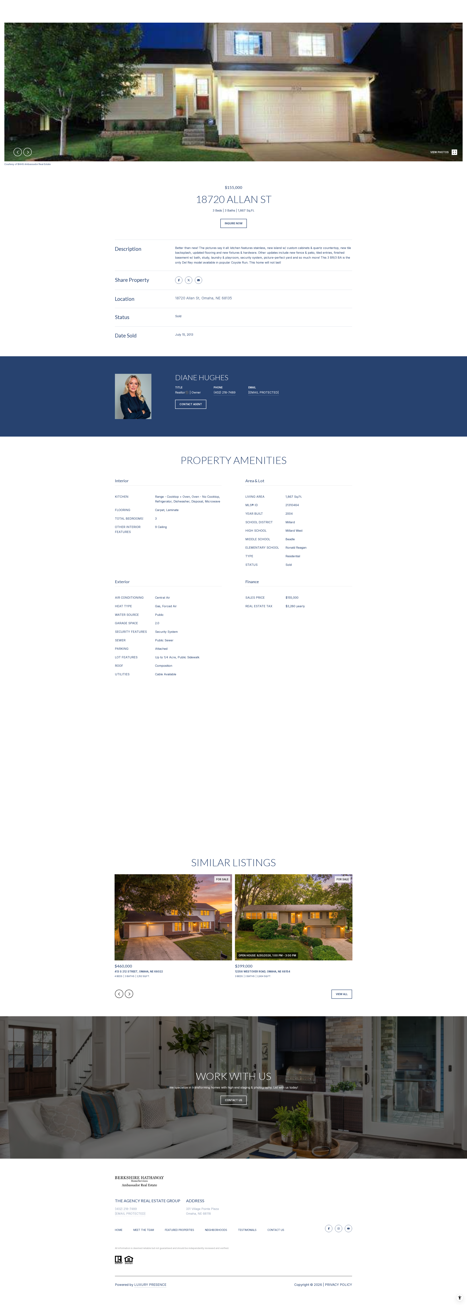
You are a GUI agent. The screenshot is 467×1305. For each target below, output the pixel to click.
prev (17, 152)
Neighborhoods (216, 1229)
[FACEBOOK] (328, 1228)
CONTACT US (275, 1230)
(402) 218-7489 (225, 392)
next (27, 152)
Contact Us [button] (233, 1100)
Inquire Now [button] (233, 223)
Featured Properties (179, 1229)
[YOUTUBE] (348, 1228)
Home (118, 1229)
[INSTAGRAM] (338, 1228)
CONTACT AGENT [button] (191, 404)
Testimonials (247, 1229)
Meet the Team (143, 1229)
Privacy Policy (338, 1285)
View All (342, 994)
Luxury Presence (150, 1285)
